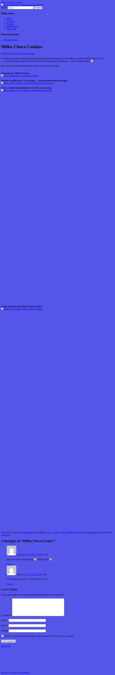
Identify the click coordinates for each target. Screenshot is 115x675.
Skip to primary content (11, 2)
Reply (10, 564)
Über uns (11, 21)
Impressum (6, 646)
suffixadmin (29, 53)
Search (4, 7)
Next (15, 40)
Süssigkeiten (28, 532)
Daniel (19, 554)
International (12, 26)
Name (4, 620)
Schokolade (79, 532)
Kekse (63, 532)
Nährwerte (11, 29)
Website (4, 631)
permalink (5, 535)
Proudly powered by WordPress (15, 672)
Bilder (9, 18)
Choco (48, 532)
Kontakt (10, 24)
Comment (6, 615)
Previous (6, 40)
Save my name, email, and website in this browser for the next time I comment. (39, 636)
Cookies (55, 532)
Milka (70, 532)
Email (4, 625)
